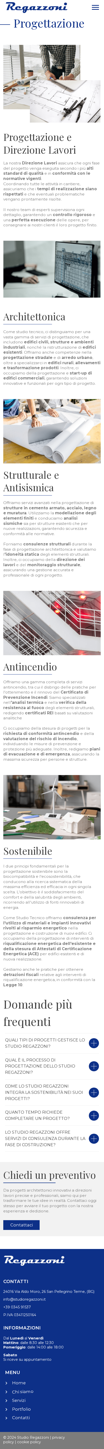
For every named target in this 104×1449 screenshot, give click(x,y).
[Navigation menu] (95, 7)
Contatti (21, 1417)
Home (19, 1382)
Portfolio (21, 1409)
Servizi (18, 1400)
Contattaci (21, 1224)
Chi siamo (23, 1392)
